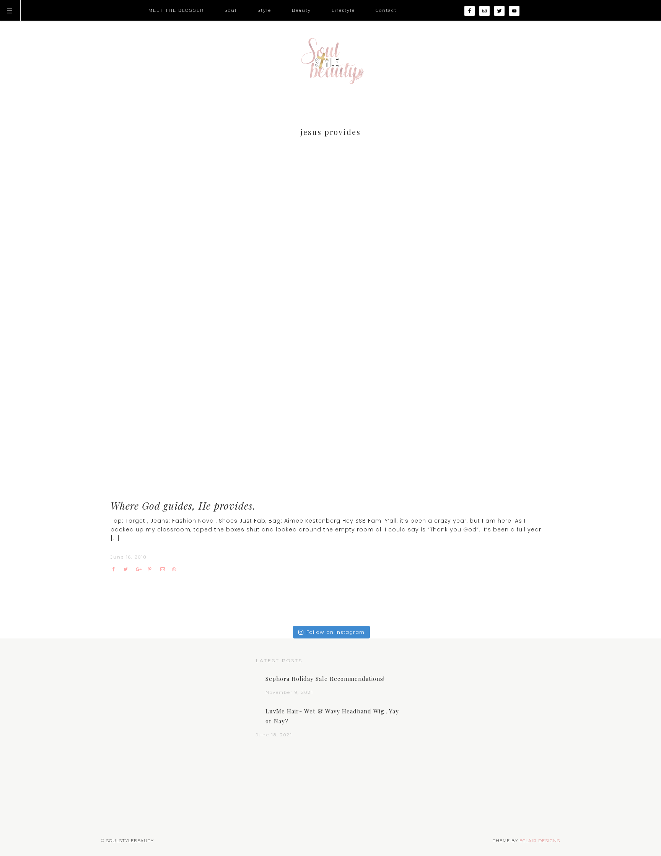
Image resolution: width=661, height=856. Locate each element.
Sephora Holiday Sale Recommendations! (325, 678)
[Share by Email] (164, 569)
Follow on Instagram (335, 632)
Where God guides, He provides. (183, 505)
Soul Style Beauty (330, 61)
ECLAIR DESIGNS (539, 840)
